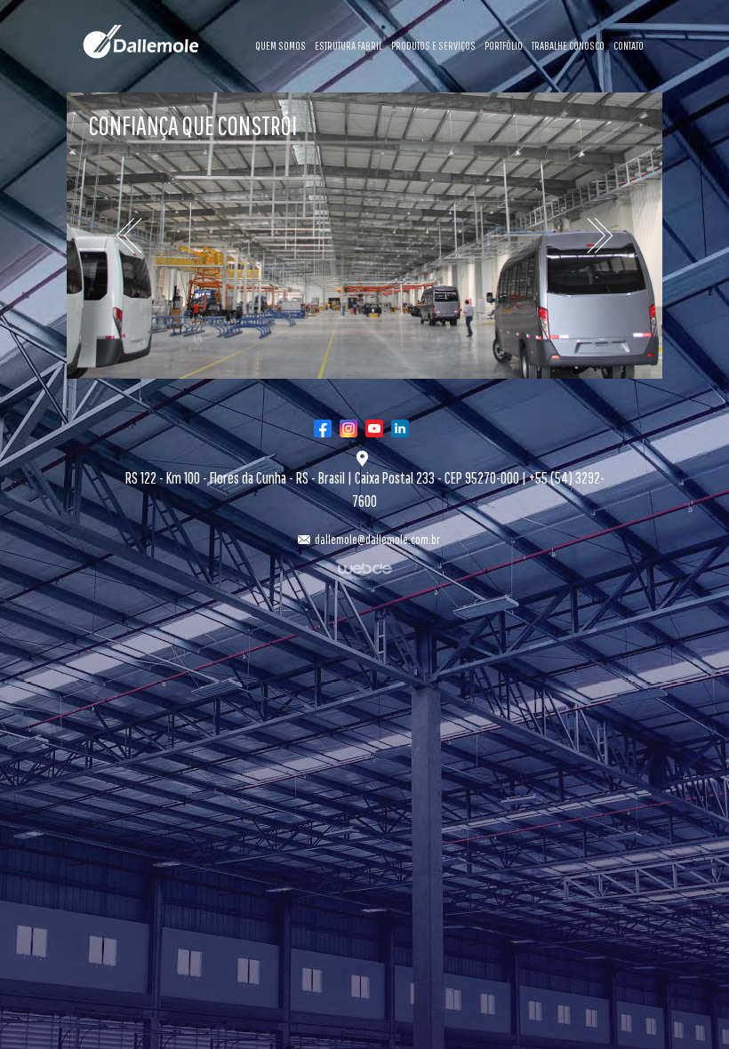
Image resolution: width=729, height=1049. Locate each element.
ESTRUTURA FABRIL (348, 45)
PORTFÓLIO (504, 45)
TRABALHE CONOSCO (568, 45)
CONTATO (628, 45)
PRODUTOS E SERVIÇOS (433, 45)
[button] (111, 236)
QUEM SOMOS (280, 45)
